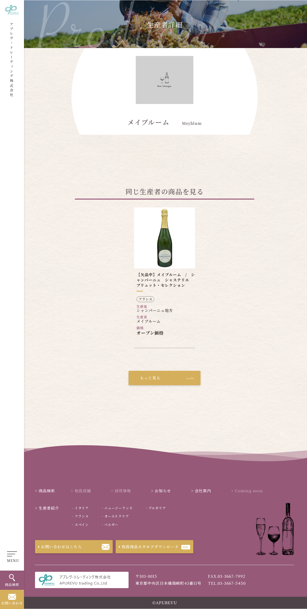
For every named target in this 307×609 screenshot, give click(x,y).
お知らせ (17, 60)
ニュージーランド (117, 507)
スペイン (80, 524)
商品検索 (45, 490)
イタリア (80, 507)
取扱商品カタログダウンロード (150, 546)
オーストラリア (115, 516)
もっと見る (150, 378)
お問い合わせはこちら (61, 546)
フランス (80, 516)
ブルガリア (156, 507)
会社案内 (17, 74)
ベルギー (110, 524)
